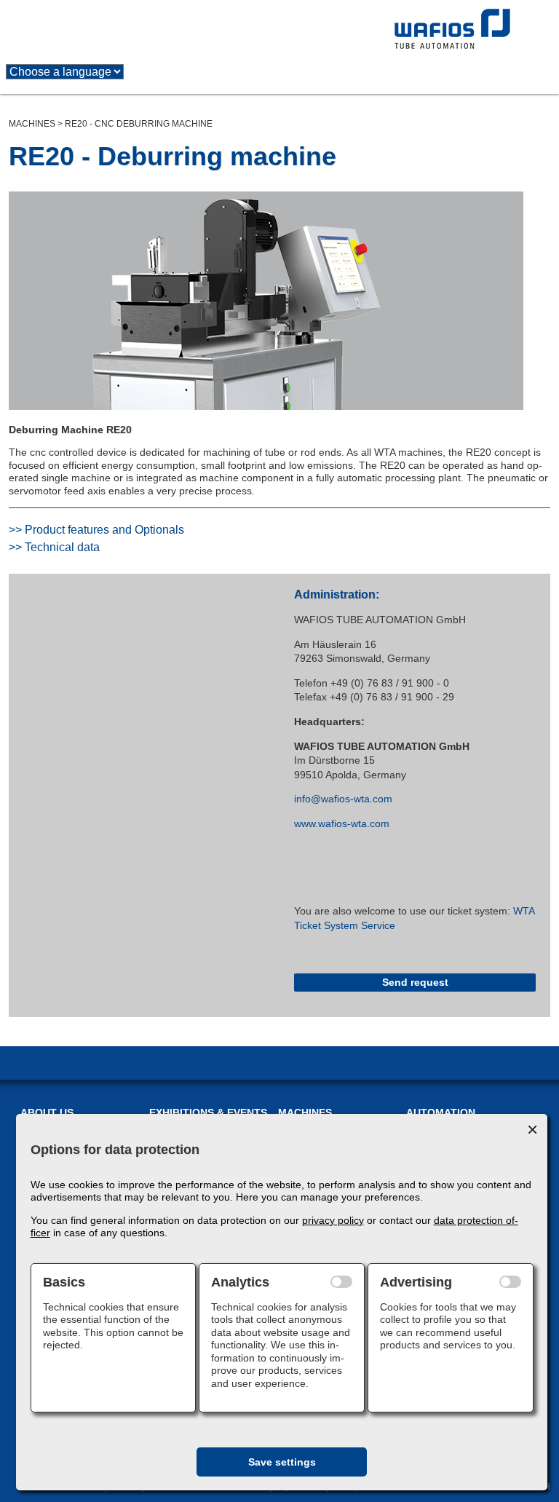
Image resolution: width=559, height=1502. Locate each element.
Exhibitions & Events (208, 1112)
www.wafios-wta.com (341, 823)
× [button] (532, 1130)
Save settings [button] (282, 1462)
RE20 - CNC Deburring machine (139, 124)
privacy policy (333, 1220)
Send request (415, 982)
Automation (440, 1112)
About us (47, 1112)
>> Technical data (54, 547)
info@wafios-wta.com (343, 799)
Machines (32, 124)
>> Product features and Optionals (96, 529)
